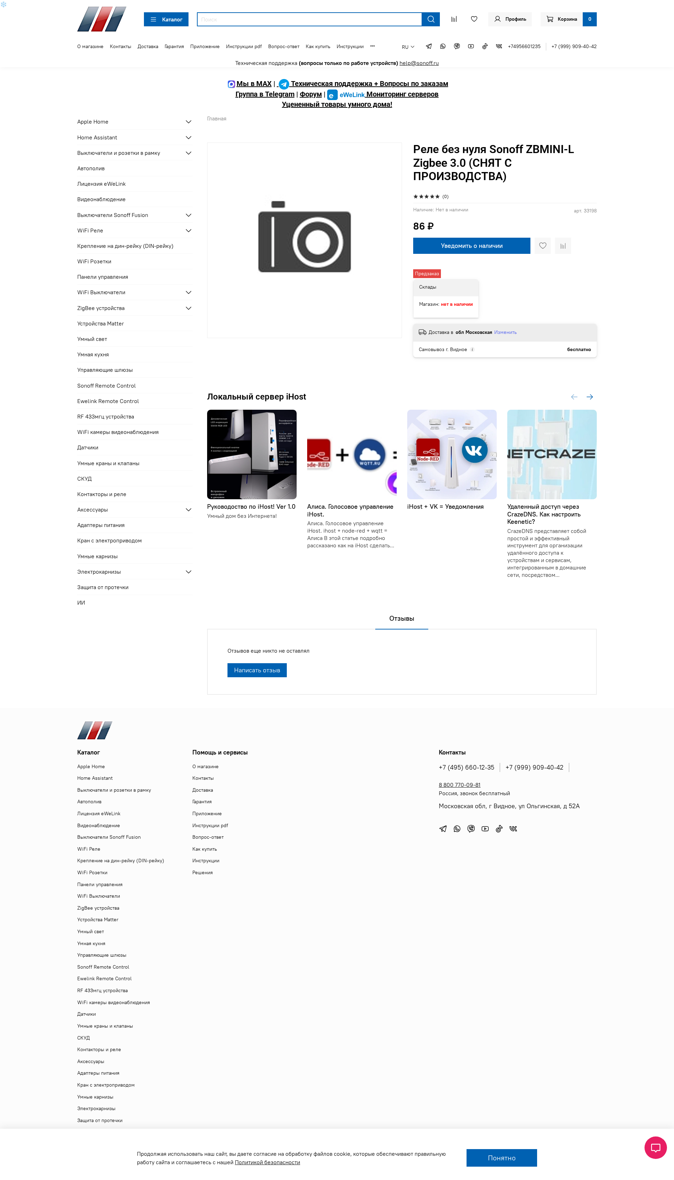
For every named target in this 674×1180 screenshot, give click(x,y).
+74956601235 (524, 46)
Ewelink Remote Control (108, 400)
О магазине (90, 46)
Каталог (172, 19)
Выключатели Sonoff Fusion (112, 214)
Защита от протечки (102, 587)
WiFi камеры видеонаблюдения (118, 431)
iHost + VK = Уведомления (445, 506)
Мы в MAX (254, 83)
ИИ (81, 602)
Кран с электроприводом (109, 540)
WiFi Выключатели (101, 292)
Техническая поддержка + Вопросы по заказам (368, 83)
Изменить (505, 332)
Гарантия (174, 46)
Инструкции (350, 46)
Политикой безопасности (267, 1162)
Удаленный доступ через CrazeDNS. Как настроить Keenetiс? (544, 514)
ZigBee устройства (101, 307)
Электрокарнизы (99, 571)
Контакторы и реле (101, 493)
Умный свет (92, 338)
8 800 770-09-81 (460, 784)
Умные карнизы (97, 556)
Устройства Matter (100, 323)
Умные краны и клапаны (108, 463)
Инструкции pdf (244, 46)
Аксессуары (92, 509)
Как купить (318, 46)
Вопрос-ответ (283, 46)
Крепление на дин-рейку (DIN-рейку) (125, 245)
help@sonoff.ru (419, 62)
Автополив (91, 168)
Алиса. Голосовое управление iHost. (350, 510)
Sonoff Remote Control (106, 385)
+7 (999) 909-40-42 (574, 46)
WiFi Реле (90, 230)
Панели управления (102, 276)
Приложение (205, 46)
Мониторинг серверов (401, 94)
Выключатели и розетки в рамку (118, 152)
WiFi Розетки (94, 261)
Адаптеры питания (101, 524)
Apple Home (92, 121)
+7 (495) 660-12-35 (466, 767)
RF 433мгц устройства (105, 416)
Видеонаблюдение (101, 199)
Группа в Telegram (265, 94)
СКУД (84, 478)
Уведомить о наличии (472, 246)
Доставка (148, 46)
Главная (216, 118)
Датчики (87, 447)
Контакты (120, 46)
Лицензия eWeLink (101, 183)
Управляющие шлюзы (105, 369)
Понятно (502, 1157)
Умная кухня (93, 354)
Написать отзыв (257, 670)
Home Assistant (97, 137)
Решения (202, 872)
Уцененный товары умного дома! (337, 104)
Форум (311, 94)
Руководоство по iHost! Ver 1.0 (251, 506)
